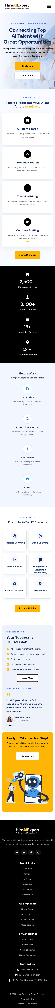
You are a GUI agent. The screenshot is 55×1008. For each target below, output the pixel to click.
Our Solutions (27, 919)
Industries (27, 884)
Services (27, 874)
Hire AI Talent (27, 909)
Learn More (27, 678)
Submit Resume (27, 950)
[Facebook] (31, 852)
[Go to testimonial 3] (13, 725)
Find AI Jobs (27, 939)
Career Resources (27, 955)
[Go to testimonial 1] (7, 725)
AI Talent (27, 879)
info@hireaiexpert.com (29, 975)
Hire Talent (27, 75)
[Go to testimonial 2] (10, 725)
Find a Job (27, 66)
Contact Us (27, 756)
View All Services (27, 254)
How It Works (27, 914)
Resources (27, 889)
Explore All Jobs (27, 608)
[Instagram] (38, 852)
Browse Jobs (27, 944)
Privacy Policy (27, 999)
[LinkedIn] (16, 852)
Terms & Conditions (27, 1003)
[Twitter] (24, 852)
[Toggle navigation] (49, 6)
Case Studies (27, 925)
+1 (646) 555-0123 (29, 969)
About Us (27, 868)
